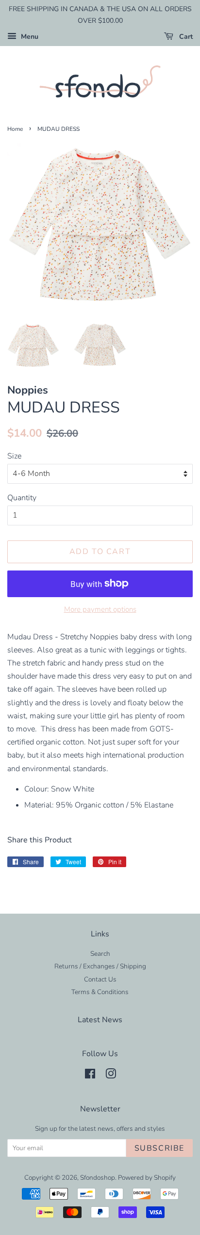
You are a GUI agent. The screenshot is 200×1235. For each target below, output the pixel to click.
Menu (28, 36)
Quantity (21, 497)
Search (100, 953)
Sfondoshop (97, 1177)
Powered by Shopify (147, 1177)
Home (15, 129)
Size (14, 456)
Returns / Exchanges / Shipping (100, 966)
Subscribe (159, 1148)
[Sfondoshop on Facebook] (90, 1075)
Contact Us (100, 979)
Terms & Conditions (100, 992)
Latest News (100, 1019)
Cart (185, 36)
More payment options (100, 609)
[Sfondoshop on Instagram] (110, 1075)
